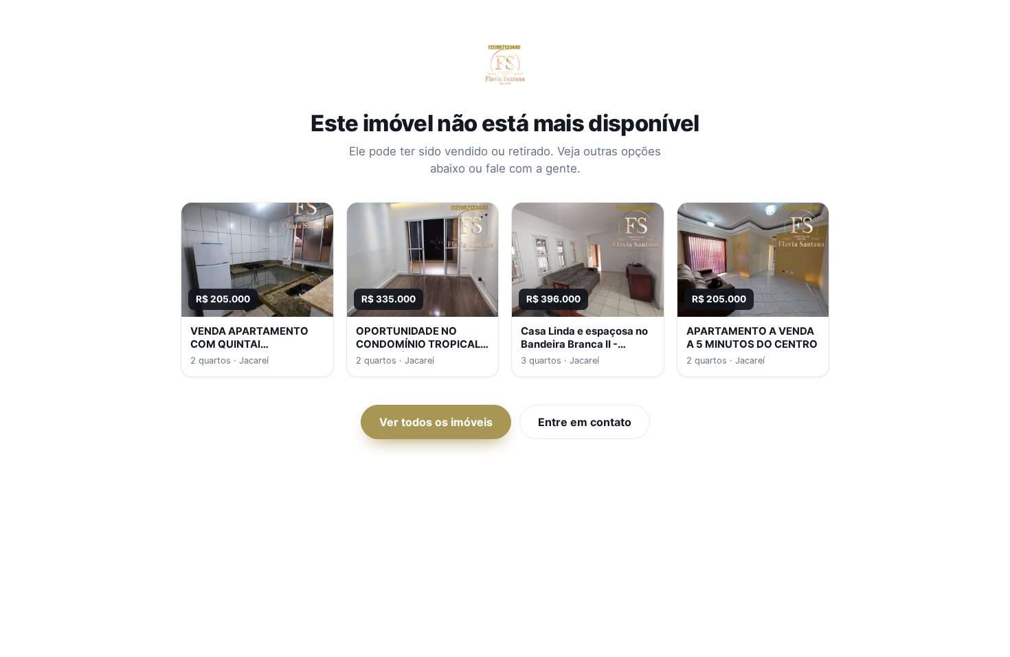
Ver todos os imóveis (436, 422)
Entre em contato (584, 422)
